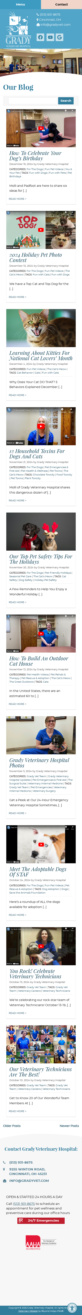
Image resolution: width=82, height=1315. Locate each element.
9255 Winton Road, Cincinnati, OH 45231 (27, 1172)
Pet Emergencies (41, 787)
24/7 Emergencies (43, 1220)
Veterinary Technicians (56, 991)
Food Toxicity (64, 475)
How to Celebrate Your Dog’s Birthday (35, 155)
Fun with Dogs (38, 173)
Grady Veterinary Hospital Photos (39, 763)
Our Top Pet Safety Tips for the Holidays (40, 559)
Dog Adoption (50, 889)
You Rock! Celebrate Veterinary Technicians (35, 974)
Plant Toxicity (33, 478)
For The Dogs (35, 169)
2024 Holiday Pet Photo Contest (35, 257)
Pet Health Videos (38, 674)
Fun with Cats (41, 274)
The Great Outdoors (21, 682)
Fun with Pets (57, 173)
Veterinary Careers (29, 991)
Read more (17, 199)
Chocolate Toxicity (44, 475)
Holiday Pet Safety (45, 580)
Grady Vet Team (36, 776)
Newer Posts (69, 1125)
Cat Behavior (25, 373)
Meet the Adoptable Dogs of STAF (38, 872)
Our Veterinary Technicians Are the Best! (40, 1072)
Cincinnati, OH (49, 19)
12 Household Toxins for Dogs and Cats (37, 454)
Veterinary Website (28, 1311)
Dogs (64, 889)
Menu (20, 4)
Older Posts (12, 1125)
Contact (61, 4)
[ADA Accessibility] (72, 1308)
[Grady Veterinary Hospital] (18, 29)
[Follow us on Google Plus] (60, 37)
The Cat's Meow (56, 369)
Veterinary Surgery (44, 791)
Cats (37, 373)
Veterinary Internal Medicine (45, 783)
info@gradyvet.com (55, 24)
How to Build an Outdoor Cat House (38, 661)
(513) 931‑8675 (49, 14)
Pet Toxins (56, 471)
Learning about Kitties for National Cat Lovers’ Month (41, 355)
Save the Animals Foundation (27, 893)
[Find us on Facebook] (41, 37)
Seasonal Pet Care (20, 576)
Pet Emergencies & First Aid (49, 780)
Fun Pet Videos (54, 169)
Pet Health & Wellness (34, 471)
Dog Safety (25, 580)
